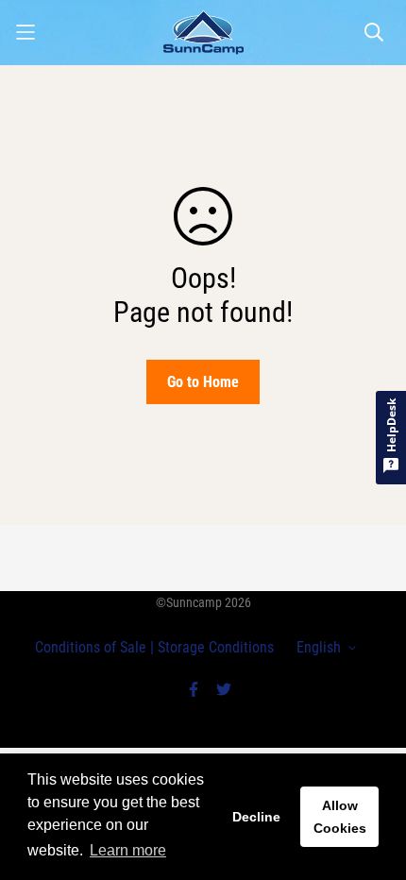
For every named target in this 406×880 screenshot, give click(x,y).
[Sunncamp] (203, 32)
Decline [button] (256, 816)
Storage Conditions (214, 647)
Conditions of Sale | (94, 647)
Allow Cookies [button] (339, 817)
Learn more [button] (128, 850)
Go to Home (203, 382)
